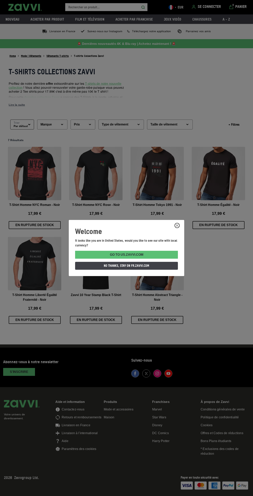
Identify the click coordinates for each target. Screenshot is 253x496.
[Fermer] (177, 225)
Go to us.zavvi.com (126, 254)
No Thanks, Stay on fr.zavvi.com (126, 266)
